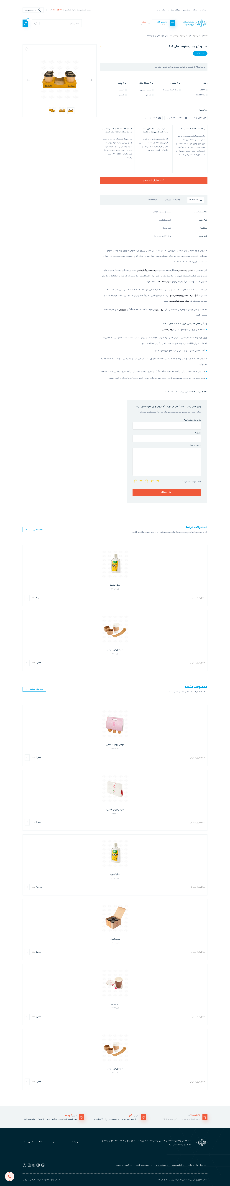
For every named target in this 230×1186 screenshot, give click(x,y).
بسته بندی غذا (197, 35)
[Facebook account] (24, 1166)
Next (28, 80)
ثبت (143, 23)
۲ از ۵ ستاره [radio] (152, 480)
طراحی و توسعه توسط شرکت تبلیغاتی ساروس (41, 1180)
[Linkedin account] (43, 1166)
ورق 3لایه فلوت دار (162, 236)
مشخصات (193, 199)
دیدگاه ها (152, 199)
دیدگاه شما (195, 445)
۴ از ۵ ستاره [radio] (141, 480)
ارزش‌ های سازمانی (195, 1165)
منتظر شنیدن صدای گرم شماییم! (70, 9)
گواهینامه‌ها (177, 1165)
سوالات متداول (174, 10)
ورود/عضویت (30, 10)
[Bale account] (33, 1166)
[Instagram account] (29, 1166)
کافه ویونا (167, 228)
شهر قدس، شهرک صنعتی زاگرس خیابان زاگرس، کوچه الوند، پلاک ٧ (50, 1119)
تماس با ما (161, 10)
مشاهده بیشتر (36, 529)
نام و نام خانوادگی (192, 420)
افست (168, 220)
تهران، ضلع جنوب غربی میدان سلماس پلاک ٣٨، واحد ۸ (116, 1119)
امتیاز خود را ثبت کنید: (191, 481)
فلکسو (162, 220)
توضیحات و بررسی (172, 199)
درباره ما (203, 10)
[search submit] (36, 23)
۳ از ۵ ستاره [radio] (146, 480)
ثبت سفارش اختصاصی (153, 180)
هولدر (155, 211)
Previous (91, 80)
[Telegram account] (38, 1166)
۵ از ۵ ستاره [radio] (135, 480)
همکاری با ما (161, 1165)
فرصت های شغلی (142, 1165)
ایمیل (198, 432)
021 (193, 1115)
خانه (205, 35)
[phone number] (10, 1176)
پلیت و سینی (165, 211)
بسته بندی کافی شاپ (181, 35)
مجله (195, 10)
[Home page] (195, 23)
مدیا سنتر (187, 10)
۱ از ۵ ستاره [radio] (157, 480)
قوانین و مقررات (122, 1165)
